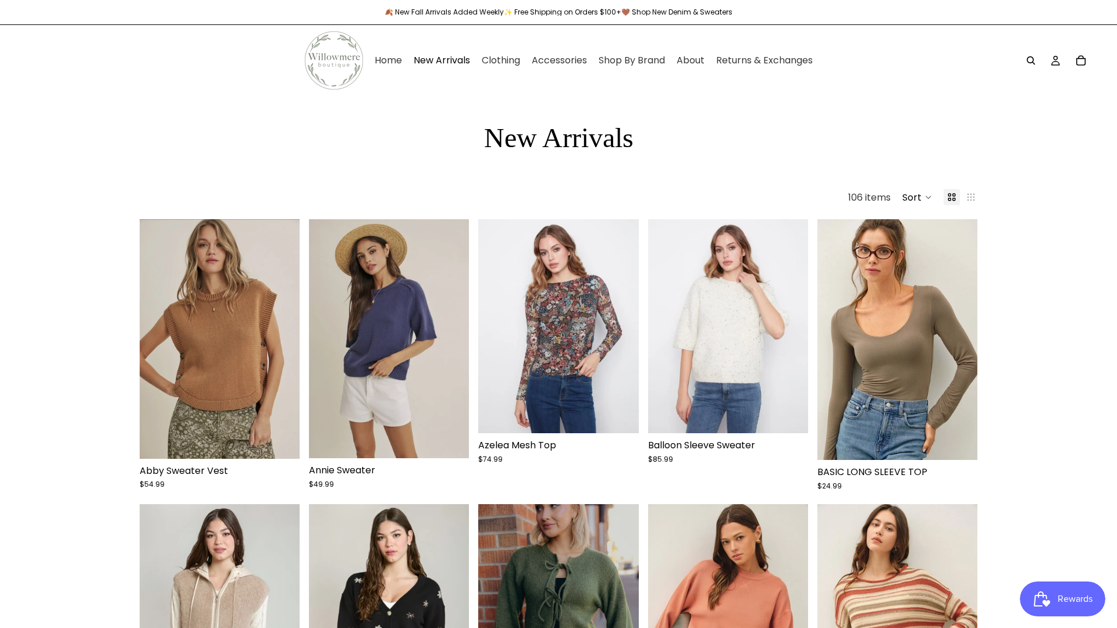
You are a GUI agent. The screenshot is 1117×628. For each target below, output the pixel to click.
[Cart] (1081, 60)
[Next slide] (959, 339)
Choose (291, 440)
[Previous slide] (834, 339)
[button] (917, 197)
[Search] (1031, 60)
